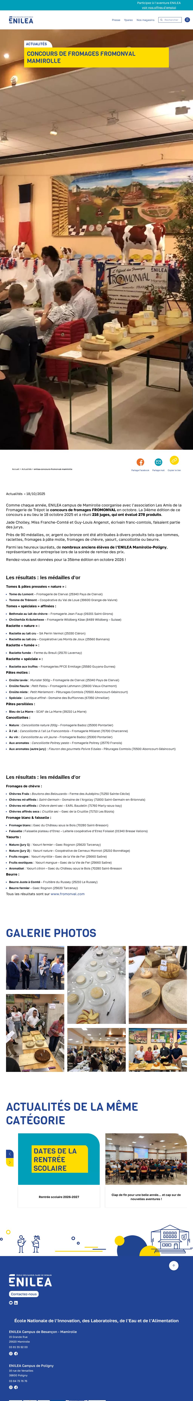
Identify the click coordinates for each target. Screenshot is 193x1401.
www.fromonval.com (68, 894)
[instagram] (11, 1353)
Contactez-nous (24, 1294)
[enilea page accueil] (36, 1282)
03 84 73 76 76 (18, 1381)
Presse (116, 19)
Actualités (27, 469)
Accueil (15, 469)
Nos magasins (145, 19)
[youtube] (11, 1302)
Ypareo (128, 19)
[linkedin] (16, 1302)
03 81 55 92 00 (18, 1347)
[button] (10, 1154)
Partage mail (158, 470)
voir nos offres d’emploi (159, 7)
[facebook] (16, 1353)
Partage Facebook (140, 470)
